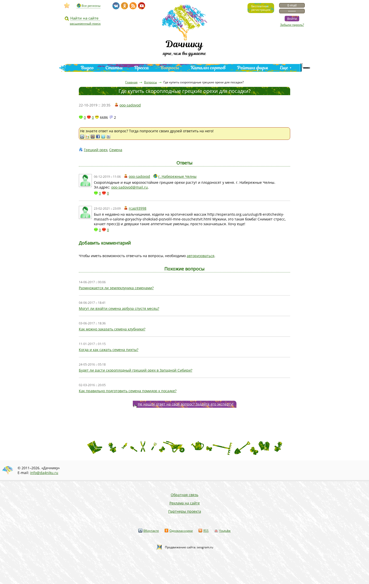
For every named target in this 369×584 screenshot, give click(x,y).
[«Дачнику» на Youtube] (141, 5)
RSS (206, 531)
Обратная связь (184, 494)
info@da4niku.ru (44, 472)
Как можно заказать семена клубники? (112, 329)
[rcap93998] (85, 212)
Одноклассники (181, 531)
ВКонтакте (151, 531)
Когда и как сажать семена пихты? (108, 349)
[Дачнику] (67, 6)
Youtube (225, 531)
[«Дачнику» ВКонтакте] (115, 5)
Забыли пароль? (292, 25)
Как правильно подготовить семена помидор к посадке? (127, 390)
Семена (115, 149)
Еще (284, 68)
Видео (87, 68)
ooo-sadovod (130, 105)
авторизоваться (200, 255)
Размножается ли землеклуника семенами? (116, 287)
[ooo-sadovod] (85, 180)
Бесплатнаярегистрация (260, 8)
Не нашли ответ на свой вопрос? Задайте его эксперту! (185, 404)
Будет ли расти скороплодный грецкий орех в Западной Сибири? (135, 370)
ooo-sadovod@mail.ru (129, 187)
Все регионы (91, 6)
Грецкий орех (95, 149)
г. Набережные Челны (177, 176)
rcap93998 (137, 208)
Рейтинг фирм (252, 68)
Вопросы (169, 68)
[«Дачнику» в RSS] (133, 5)
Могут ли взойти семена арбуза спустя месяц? (119, 308)
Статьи (114, 68)
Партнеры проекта (184, 511)
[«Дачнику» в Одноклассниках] (124, 5)
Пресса (141, 68)
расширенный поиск (85, 23)
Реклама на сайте (184, 503)
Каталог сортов (208, 68)
